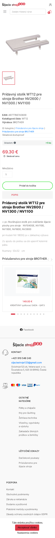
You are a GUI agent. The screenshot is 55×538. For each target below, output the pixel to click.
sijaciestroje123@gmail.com (26, 362)
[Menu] (4, 11)
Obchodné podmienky (17, 494)
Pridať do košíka (27, 185)
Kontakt (10, 489)
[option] (27, 44)
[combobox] (28, 12)
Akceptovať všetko (27, 527)
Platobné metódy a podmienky (22, 509)
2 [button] (17, 314)
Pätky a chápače (27, 408)
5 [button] (27, 314)
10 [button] (43, 314)
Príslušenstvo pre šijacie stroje (30, 128)
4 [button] (24, 314)
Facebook (29, 329)
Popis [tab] (14, 194)
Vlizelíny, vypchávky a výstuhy (29, 424)
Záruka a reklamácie (16, 499)
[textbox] (28, 12)
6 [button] (30, 314)
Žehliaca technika (28, 417)
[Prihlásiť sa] (50, 4)
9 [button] (40, 314)
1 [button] (13, 314)
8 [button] (37, 314)
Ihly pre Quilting (27, 413)
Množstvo (7, 168)
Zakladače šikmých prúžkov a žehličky (28, 433)
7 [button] (34, 314)
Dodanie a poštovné (16, 504)
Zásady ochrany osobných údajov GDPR (27, 514)
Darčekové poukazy (29, 458)
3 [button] (21, 314)
